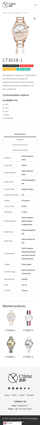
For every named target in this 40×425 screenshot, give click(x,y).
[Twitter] (26, 388)
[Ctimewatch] (9, 5)
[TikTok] (30, 388)
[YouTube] (18, 388)
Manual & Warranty (20, 150)
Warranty (30, 395)
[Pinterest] (22, 388)
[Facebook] (10, 388)
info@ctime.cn (22, 406)
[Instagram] (14, 388)
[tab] (20, 134)
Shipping (20, 139)
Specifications (20, 134)
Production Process (20, 145)
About (7, 395)
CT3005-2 (28, 330)
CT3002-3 (28, 356)
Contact (22, 395)
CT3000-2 (10, 330)
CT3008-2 (10, 356)
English (9, 423)
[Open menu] (35, 4)
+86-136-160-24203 (23, 409)
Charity (14, 395)
